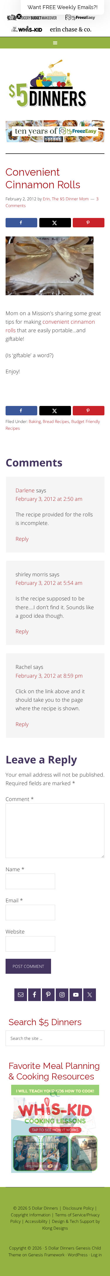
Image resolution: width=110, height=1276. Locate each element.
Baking (35, 421)
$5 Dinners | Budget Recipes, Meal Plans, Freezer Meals (49, 83)
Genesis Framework (46, 1254)
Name (15, 869)
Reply (22, 538)
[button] (62, 7)
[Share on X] (55, 222)
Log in (96, 1254)
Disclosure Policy (78, 1208)
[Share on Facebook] (21, 222)
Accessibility (36, 1221)
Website (15, 931)
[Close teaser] (19, 16)
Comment (20, 798)
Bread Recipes (56, 421)
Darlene (25, 490)
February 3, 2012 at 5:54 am (49, 582)
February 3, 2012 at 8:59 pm (49, 675)
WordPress (78, 1254)
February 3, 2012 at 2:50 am (49, 498)
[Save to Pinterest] (88, 222)
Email (14, 900)
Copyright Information (30, 1215)
